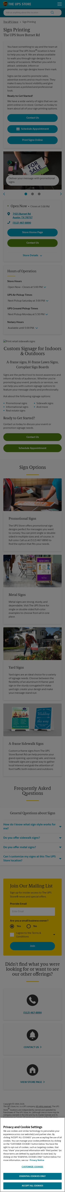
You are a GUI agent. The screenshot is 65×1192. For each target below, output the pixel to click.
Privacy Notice (37, 1160)
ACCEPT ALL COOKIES (32, 1186)
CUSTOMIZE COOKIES (32, 1167)
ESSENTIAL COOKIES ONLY (32, 1176)
